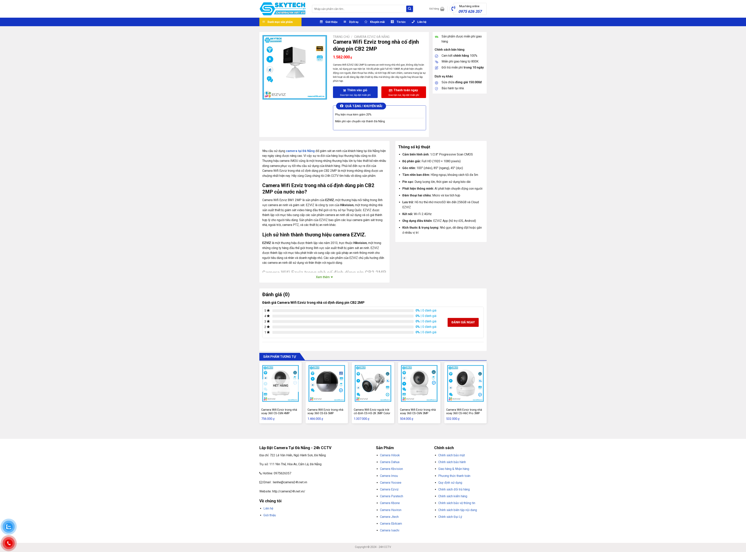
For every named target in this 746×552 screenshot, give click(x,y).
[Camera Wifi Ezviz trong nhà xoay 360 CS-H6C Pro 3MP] (465, 383)
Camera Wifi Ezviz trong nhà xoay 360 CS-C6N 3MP (418, 411)
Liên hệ (268, 508)
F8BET (262, 524)
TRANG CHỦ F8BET (278, 524)
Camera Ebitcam (391, 523)
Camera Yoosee (390, 482)
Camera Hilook (390, 455)
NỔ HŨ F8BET (356, 524)
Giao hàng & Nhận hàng (453, 469)
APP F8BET (341, 524)
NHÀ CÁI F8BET (297, 524)
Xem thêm (323, 277)
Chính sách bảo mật (451, 455)
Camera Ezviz (389, 489)
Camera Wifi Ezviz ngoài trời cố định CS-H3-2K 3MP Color (372, 411)
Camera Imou (389, 476)
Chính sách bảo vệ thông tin (456, 503)
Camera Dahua (389, 462)
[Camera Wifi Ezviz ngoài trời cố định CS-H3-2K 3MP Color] (373, 383)
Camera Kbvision (391, 469)
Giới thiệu (269, 515)
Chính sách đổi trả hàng (454, 489)
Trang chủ (341, 37)
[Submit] (409, 9)
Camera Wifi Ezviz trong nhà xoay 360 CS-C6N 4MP (279, 411)
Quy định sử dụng (450, 482)
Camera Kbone (390, 503)
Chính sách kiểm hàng (452, 496)
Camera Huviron (390, 510)
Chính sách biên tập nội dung (457, 510)
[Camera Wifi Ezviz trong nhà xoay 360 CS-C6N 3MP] (419, 383)
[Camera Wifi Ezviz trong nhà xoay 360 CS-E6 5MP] (327, 383)
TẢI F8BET (329, 524)
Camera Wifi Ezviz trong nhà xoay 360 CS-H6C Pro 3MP (464, 411)
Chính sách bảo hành (452, 462)
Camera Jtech (389, 517)
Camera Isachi (389, 530)
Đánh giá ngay (463, 322)
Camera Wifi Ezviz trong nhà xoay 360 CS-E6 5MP (325, 411)
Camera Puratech (391, 496)
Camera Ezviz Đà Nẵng (372, 37)
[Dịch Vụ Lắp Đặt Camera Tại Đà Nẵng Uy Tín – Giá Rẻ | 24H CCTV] (282, 8)
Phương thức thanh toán (454, 476)
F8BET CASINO (314, 524)
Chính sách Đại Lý (450, 517)
